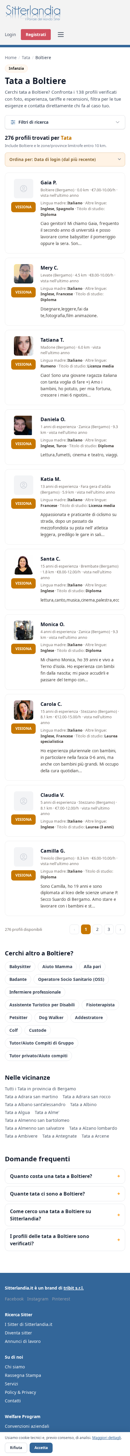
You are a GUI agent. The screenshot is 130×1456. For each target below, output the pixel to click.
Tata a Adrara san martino (31, 1096)
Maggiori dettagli (106, 1437)
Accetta (41, 1447)
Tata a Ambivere (21, 1136)
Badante (18, 979)
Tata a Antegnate (59, 1136)
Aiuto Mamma (57, 966)
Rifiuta (16, 1447)
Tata (26, 57)
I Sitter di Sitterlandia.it (28, 1324)
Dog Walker (51, 1017)
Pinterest (61, 1299)
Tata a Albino (83, 1104)
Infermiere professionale (35, 992)
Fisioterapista (100, 1005)
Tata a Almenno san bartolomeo (37, 1120)
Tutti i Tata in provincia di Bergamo (40, 1089)
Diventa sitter (18, 1333)
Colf (13, 1030)
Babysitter (20, 966)
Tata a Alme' (47, 1112)
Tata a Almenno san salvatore (34, 1128)
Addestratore (89, 1017)
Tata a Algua (17, 1112)
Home (11, 57)
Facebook (14, 1299)
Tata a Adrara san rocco (86, 1096)
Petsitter (18, 1017)
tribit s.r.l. (73, 1288)
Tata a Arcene (95, 1136)
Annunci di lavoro (23, 1341)
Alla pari (92, 966)
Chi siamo (15, 1367)
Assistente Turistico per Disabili (42, 1005)
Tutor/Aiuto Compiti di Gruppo (41, 1043)
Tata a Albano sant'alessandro (35, 1104)
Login (10, 34)
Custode (37, 1030)
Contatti (13, 1401)
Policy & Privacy (20, 1392)
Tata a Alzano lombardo (93, 1128)
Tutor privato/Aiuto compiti (38, 1055)
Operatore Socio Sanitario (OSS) (71, 979)
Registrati (36, 34)
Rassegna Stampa (23, 1375)
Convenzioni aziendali (27, 1426)
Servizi (11, 1384)
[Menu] (61, 34)
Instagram (37, 1299)
